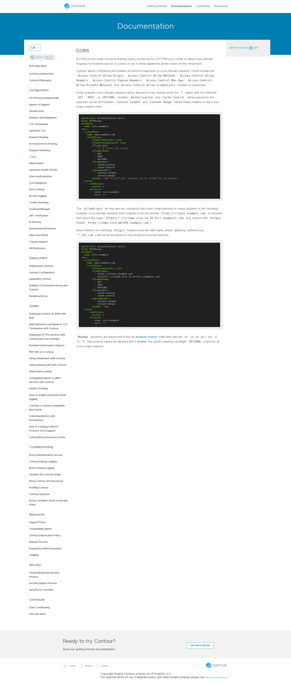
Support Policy (37, 522)
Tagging (34, 555)
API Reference (37, 248)
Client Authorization (40, 176)
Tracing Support (38, 242)
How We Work (37, 614)
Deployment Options (41, 266)
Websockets (36, 163)
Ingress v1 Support (39, 105)
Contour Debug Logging (43, 461)
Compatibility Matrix (40, 529)
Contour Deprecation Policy (45, 535)
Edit (255, 48)
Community (203, 6)
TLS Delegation (38, 183)
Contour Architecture (41, 74)
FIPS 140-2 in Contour (41, 352)
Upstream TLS (37, 131)
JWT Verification (38, 216)
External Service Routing (43, 144)
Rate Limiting (36, 189)
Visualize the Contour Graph (45, 474)
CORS (32, 157)
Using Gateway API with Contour (47, 365)
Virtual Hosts (36, 111)
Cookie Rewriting (38, 202)
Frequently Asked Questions (45, 549)
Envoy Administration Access (45, 455)
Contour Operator (39, 494)
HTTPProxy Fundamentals (44, 98)
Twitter (72, 666)
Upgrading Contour (40, 279)
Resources (221, 6)
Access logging (38, 196)
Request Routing (38, 137)
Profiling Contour (38, 488)
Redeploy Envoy (38, 296)
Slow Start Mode (38, 235)
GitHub (105, 666)
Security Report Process (43, 583)
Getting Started (157, 6)
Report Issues (238, 48)
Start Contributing (39, 607)
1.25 (33, 48)
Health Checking (38, 388)
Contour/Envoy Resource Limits (47, 437)
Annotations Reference (42, 229)
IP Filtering (35, 222)
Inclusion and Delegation (43, 118)
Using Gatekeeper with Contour (47, 358)
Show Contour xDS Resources (46, 481)
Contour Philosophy (40, 80)
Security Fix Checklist (41, 590)
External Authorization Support (46, 345)
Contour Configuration (42, 272)
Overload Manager (39, 209)
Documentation (181, 6)
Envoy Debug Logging (41, 468)
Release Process (38, 542)
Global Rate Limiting (40, 371)
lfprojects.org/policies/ (217, 677)
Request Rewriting (39, 150)
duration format (146, 337)
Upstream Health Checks (43, 170)
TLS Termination (38, 124)
